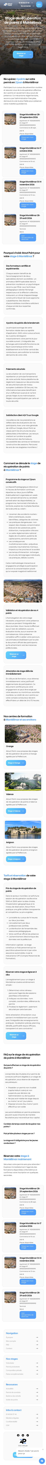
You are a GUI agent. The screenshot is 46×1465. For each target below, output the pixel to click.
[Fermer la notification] (43, 1450)
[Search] (18, 4)
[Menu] (39, 4)
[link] (31, 1190)
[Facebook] (18, 1435)
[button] (28, 1212)
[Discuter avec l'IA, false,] (42, 1461)
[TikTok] (28, 1435)
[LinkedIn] (23, 1435)
